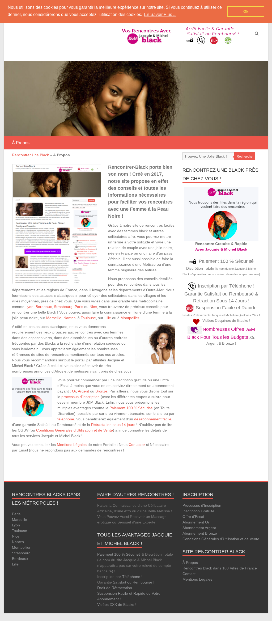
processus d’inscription (80, 397)
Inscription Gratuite (198, 511)
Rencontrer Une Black (30, 155)
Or (74, 391)
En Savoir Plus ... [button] (160, 14)
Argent (83, 391)
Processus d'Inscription (201, 505)
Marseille (53, 318)
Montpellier (130, 318)
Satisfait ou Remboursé (132, 582)
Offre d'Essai (193, 516)
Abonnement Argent (199, 528)
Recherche (245, 156)
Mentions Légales (72, 444)
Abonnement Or (195, 522)
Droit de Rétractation (114, 588)
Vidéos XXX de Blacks (115, 604)
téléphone (65, 419)
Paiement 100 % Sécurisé (131, 408)
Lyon (29, 307)
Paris (79, 307)
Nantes (69, 318)
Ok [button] (245, 11)
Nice (93, 307)
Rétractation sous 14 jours (113, 425)
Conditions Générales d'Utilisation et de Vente (220, 539)
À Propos (190, 562)
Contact (189, 574)
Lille (107, 318)
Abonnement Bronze (199, 533)
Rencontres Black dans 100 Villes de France (219, 568)
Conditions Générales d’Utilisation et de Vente (74, 430)
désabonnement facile (152, 419)
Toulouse (88, 318)
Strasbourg (63, 307)
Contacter (137, 444)
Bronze (101, 391)
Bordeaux (44, 307)
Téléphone (131, 576)
